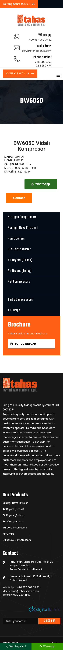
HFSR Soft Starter (19, 249)
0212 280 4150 (43, 62)
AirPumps (14, 310)
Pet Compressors (19, 281)
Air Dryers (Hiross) (20, 260)
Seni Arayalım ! (17, 646)
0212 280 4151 (43, 65)
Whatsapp (48, 646)
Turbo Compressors (20, 299)
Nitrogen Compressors (22, 217)
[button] (40, 184)
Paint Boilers (16, 238)
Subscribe (49, 621)
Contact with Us (18, 73)
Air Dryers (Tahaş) (20, 271)
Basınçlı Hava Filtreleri (23, 228)
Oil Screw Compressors (17, 540)
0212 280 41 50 (21, 595)
